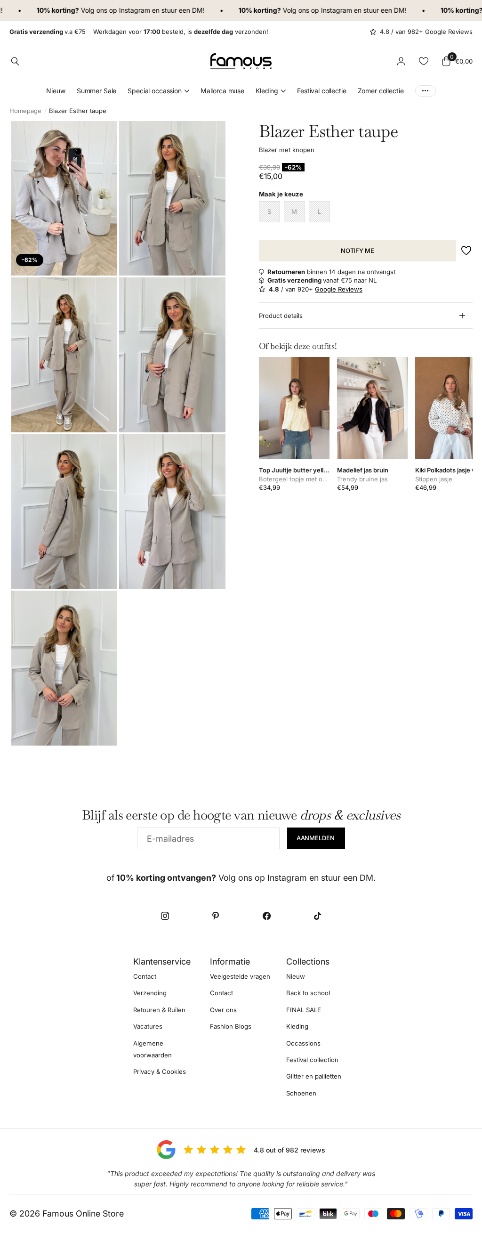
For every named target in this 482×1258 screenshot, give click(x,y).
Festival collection (312, 1059)
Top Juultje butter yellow (294, 470)
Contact (144, 976)
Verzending (150, 993)
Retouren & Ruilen (159, 1010)
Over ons (223, 1010)
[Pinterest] (216, 916)
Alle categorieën (158, 91)
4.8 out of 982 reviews (289, 1150)
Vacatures (147, 1026)
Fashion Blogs (230, 1026)
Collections (307, 961)
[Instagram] (165, 916)
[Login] (401, 61)
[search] (15, 61)
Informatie (230, 961)
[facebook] (266, 916)
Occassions (303, 1043)
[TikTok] (317, 916)
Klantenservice (162, 961)
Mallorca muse (222, 91)
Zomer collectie (381, 91)
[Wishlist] (423, 61)
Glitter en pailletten (313, 1076)
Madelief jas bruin (362, 470)
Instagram (116, 10)
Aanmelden (316, 838)
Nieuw (55, 91)
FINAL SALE (303, 1010)
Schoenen (301, 1093)
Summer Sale (96, 91)
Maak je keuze (281, 194)
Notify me (357, 250)
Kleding (297, 1026)
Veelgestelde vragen (240, 976)
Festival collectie (321, 91)
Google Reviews (338, 289)
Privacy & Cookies (159, 1071)
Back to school (308, 993)
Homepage (25, 110)
